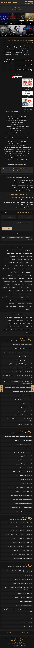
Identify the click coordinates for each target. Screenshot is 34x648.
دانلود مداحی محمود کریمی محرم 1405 (22, 550)
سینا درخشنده (13, 294)
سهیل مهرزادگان (6, 288)
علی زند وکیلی (20, 288)
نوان (23, 284)
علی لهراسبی (6, 281)
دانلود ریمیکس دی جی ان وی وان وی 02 (22, 452)
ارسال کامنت (7, 229)
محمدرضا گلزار (21, 306)
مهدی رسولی (8, 317)
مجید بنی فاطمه (20, 320)
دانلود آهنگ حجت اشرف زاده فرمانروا (23, 180)
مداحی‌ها (3, 2)
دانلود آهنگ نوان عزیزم (26, 456)
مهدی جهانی (29, 288)
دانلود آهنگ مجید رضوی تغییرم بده (23, 511)
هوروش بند (21, 297)
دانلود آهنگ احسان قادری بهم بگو (23, 399)
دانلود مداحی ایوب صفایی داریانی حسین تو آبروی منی (18, 487)
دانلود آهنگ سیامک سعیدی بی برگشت (22, 472)
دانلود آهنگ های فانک (26, 615)
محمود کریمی (29, 317)
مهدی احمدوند (13, 278)
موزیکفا (9, 633)
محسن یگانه (20, 263)
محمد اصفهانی (6, 297)
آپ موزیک (25, 633)
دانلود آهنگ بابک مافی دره (25, 205)
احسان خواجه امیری (18, 266)
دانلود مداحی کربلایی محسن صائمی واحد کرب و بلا (20, 523)
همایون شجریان (28, 281)
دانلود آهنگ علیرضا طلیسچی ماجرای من (22, 464)
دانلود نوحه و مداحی (27, 623)
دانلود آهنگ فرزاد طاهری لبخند (24, 444)
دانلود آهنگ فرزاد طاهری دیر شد (24, 476)
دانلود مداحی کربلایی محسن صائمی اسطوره (21, 539)
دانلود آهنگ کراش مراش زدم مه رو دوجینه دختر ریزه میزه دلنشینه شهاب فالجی (18, 382)
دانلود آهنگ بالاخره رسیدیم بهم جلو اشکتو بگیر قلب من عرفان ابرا (18, 420)
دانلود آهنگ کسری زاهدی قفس (24, 480)
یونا (7, 306)
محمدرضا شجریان (11, 250)
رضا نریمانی (29, 323)
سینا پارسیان (29, 303)
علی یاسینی (21, 278)
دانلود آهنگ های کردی (26, 619)
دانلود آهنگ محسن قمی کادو (24, 425)
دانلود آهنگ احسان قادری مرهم (24, 491)
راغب (18, 256)
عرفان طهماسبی (16, 284)
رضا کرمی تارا (29, 278)
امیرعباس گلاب (28, 275)
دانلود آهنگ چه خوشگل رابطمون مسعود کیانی (20, 364)
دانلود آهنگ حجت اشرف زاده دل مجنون (22, 185)
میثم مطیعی (29, 330)
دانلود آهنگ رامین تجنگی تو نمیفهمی (22, 391)
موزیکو (23, 48)
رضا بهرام (22, 269)
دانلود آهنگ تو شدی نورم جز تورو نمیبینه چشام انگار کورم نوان (18, 610)
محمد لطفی (11, 303)
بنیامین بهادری (28, 309)
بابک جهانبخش (6, 269)
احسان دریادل (29, 300)
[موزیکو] (29, 2)
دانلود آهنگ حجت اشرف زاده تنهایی (23, 183)
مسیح (22, 256)
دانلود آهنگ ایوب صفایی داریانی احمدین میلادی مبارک (18, 387)
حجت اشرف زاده (9, 46)
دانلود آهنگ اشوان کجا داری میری (23, 597)
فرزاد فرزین (29, 269)
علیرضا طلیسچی (28, 266)
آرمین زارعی (10, 275)
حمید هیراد (20, 250)
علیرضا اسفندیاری (12, 323)
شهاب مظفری (11, 263)
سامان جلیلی (29, 272)
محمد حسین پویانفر (19, 317)
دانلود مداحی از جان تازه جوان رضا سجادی (22, 543)
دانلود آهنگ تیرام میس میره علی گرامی (22, 197)
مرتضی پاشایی (28, 291)
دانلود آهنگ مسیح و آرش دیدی (24, 460)
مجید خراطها (11, 300)
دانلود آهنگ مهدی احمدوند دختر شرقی (22, 415)
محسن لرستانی (14, 272)
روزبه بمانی (29, 294)
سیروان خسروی (10, 291)
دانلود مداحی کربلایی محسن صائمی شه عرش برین (20, 531)
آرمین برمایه (29, 306)
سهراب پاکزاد (29, 297)
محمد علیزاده (15, 269)
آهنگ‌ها (15, 2)
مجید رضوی (19, 259)
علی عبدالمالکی (19, 291)
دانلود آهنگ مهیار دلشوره (25, 403)
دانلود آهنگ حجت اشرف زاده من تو (23, 190)
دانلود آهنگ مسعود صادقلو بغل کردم (22, 584)
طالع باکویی (22, 323)
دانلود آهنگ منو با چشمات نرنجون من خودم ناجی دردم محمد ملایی (17, 376)
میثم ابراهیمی (28, 263)
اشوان (13, 288)
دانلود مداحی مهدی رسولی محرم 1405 (23, 558)
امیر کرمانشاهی (8, 330)
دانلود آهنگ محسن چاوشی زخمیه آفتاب (22, 499)
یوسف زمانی (29, 256)
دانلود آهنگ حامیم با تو (26, 448)
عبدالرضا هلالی (28, 327)
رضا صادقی (12, 256)
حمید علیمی (20, 327)
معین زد (22, 272)
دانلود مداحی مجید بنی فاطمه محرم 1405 (22, 554)
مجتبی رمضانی (28, 333)
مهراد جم (13, 297)
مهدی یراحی (13, 306)
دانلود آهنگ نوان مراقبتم (25, 601)
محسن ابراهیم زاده (27, 253)
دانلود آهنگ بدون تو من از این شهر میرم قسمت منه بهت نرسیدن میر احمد (18, 588)
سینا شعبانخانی (20, 303)
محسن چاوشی (28, 250)
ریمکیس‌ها (9, 2)
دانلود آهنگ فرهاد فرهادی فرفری (24, 605)
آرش (6, 259)
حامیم (20, 281)
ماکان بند (18, 253)
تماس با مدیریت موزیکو (20, 646)
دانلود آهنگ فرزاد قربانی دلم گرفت (23, 207)
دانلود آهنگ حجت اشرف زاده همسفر (23, 188)
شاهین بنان (22, 294)
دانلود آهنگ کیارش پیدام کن (25, 407)
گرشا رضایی (12, 259)
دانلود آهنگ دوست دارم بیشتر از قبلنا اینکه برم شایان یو (18, 202)
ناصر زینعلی (14, 281)
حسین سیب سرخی (11, 327)
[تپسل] (17, 77)
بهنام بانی (7, 284)
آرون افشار (4, 278)
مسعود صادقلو (10, 253)
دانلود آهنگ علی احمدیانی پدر (25, 593)
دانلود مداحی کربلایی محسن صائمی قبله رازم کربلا (20, 546)
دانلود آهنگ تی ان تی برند (25, 484)
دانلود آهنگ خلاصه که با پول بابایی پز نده (22, 372)
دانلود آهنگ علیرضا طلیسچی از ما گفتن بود (21, 495)
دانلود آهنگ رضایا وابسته (26, 395)
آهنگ (23, 46)
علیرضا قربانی (29, 284)
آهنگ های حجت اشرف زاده (23, 70)
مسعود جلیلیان (20, 300)
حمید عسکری (8, 266)
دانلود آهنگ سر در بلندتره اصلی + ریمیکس (21, 368)
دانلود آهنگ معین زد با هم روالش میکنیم (21, 507)
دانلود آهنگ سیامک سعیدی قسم (23, 503)
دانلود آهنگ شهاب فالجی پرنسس (24, 411)
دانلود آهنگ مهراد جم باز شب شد (24, 468)
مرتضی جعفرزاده (28, 259)
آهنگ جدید (22, 43)
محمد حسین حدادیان (19, 330)
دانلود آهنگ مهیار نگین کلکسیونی (23, 200)
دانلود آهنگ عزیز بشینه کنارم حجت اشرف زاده (19, 40)
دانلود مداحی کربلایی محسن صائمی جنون (22, 527)
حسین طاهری (29, 320)
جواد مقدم (11, 320)
